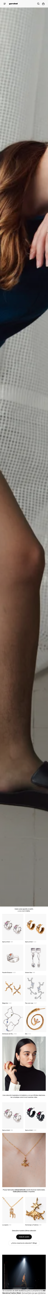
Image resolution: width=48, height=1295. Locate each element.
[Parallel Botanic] (12, 958)
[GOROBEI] (13, 4)
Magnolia (5, 1003)
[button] (38, 3)
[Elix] (35, 1019)
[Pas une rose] (35, 988)
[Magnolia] (12, 988)
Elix (26, 1034)
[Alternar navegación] (4, 3)
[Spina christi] (12, 927)
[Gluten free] (35, 958)
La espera (5, 1225)
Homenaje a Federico (32, 1225)
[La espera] (12, 1210)
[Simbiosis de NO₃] (12, 1019)
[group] (13, 929)
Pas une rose (29, 1003)
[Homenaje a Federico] (35, 1210)
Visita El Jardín (24, 1237)
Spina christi (6, 942)
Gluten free (28, 972)
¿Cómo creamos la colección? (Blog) (24, 1243)
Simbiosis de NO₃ (7, 1034)
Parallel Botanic (7, 972)
